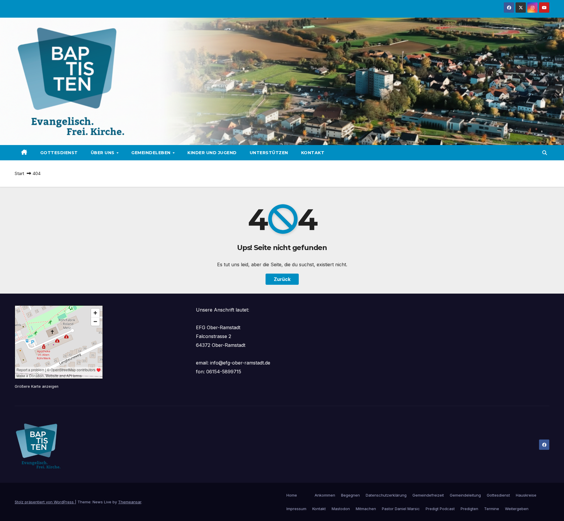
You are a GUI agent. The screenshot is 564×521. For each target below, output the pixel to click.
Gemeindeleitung (465, 495)
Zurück (282, 279)
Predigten (469, 508)
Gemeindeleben (151, 152)
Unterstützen (269, 152)
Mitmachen (366, 508)
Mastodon (341, 508)
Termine (491, 508)
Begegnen (350, 495)
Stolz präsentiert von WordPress (45, 502)
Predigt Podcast (440, 508)
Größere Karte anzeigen (36, 386)
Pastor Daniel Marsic (401, 508)
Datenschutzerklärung (386, 495)
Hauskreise (526, 495)
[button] (544, 153)
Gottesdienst (59, 152)
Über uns (103, 152)
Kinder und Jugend (212, 152)
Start (19, 173)
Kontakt (313, 152)
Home (291, 495)
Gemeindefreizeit (428, 495)
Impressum (296, 508)
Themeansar (129, 502)
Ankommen (325, 495)
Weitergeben (516, 508)
